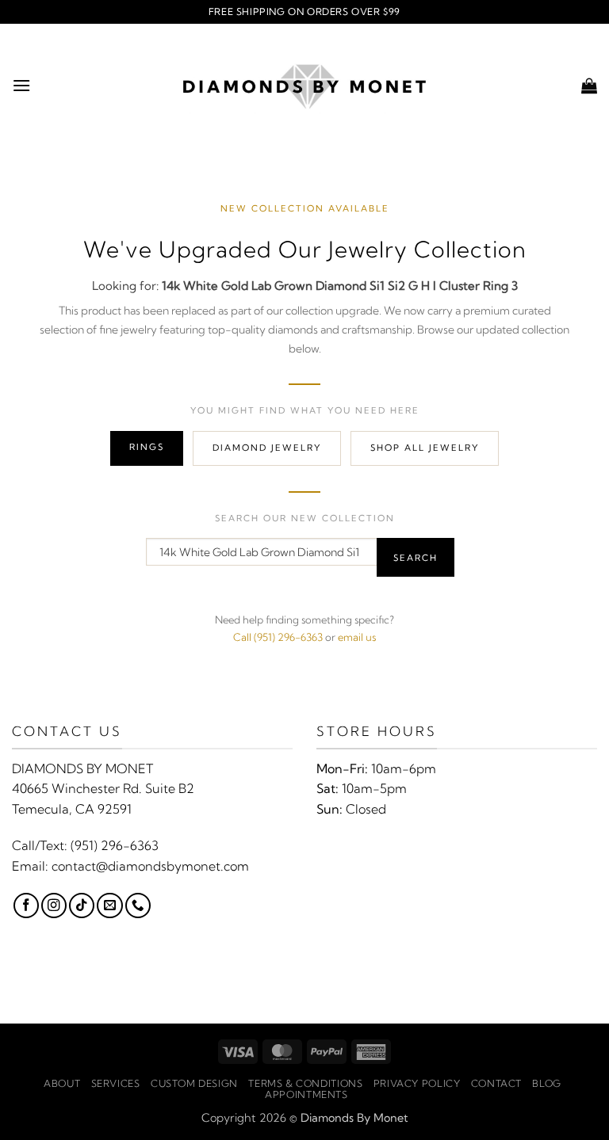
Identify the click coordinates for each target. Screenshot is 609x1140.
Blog (546, 1083)
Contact (496, 1083)
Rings (146, 446)
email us (357, 637)
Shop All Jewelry (424, 447)
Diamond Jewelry (267, 447)
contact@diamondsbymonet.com (150, 866)
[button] (21, 85)
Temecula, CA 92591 (72, 809)
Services (115, 1083)
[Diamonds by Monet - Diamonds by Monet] (304, 85)
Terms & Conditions (305, 1083)
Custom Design (194, 1083)
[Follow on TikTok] (81, 905)
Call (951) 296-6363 (278, 637)
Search (415, 557)
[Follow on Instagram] (54, 905)
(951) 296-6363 (115, 845)
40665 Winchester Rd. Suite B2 (103, 788)
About (62, 1083)
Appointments (306, 1094)
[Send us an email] (109, 905)
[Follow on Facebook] (26, 905)
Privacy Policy (417, 1083)
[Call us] (138, 905)
